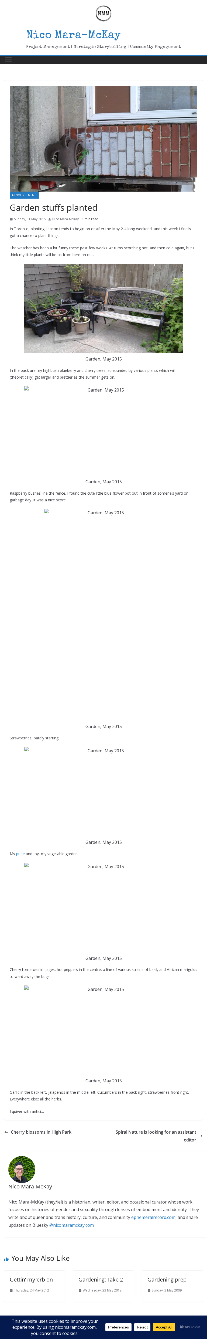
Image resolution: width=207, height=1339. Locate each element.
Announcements (24, 195)
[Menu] (8, 60)
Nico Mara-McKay (73, 35)
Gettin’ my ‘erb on (31, 1279)
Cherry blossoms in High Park (41, 1132)
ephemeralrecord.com (153, 1217)
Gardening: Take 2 (100, 1279)
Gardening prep (167, 1279)
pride (20, 853)
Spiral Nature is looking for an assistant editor (156, 1136)
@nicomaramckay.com (71, 1225)
